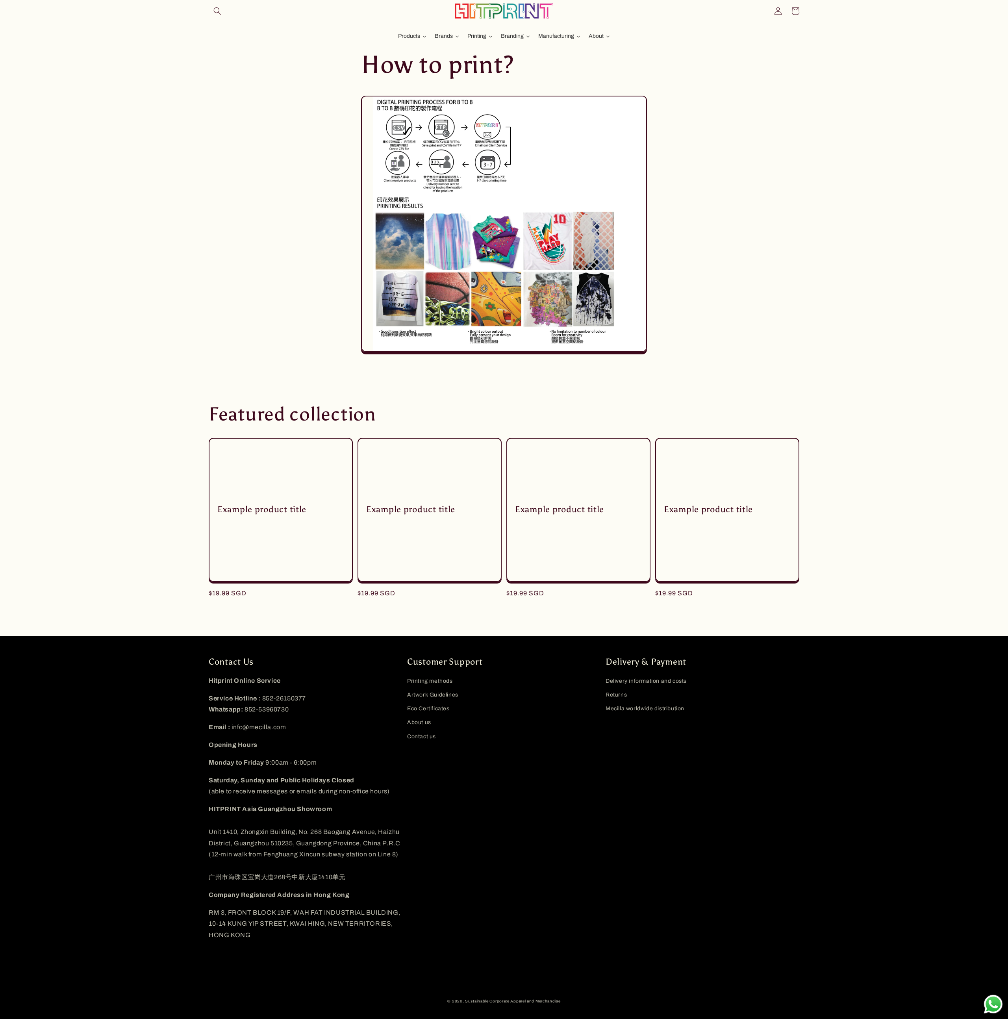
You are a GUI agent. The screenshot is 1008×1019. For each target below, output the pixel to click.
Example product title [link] (261, 509)
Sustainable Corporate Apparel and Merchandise (513, 1001)
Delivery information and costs (646, 681)
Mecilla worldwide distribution (645, 708)
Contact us (421, 736)
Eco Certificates (428, 708)
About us (419, 722)
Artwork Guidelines (432, 695)
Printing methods (430, 681)
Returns (616, 695)
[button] (217, 11)
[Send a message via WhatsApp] (993, 1004)
